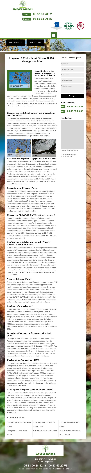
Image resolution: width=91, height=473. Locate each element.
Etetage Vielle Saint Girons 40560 (17, 433)
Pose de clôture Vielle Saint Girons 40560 (69, 433)
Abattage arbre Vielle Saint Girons (69, 425)
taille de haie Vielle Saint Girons (45, 431)
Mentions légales (62, 469)
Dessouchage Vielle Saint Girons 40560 (19, 425)
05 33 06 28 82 (42, 14)
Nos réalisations (15, 42)
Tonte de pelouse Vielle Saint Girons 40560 (44, 425)
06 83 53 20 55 (42, 18)
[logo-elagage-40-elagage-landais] (23, 6)
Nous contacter (35, 42)
